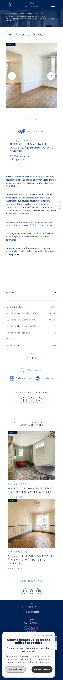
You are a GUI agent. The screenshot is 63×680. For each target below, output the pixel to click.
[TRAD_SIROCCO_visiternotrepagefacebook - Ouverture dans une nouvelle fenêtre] (24, 591)
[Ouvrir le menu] (53, 5)
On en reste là (41, 635)
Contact (59, 206)
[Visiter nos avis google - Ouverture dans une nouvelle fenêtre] (31, 629)
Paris (37, 14)
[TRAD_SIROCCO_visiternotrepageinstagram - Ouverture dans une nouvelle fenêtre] (32, 591)
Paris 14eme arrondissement (16, 16)
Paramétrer (15, 669)
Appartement (34, 16)
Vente (30, 14)
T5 (42, 16)
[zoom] (31, 107)
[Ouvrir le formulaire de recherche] (10, 5)
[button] (51, 76)
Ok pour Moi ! (42, 669)
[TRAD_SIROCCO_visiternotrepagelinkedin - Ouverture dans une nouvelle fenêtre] (39, 591)
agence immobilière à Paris (16, 14)
